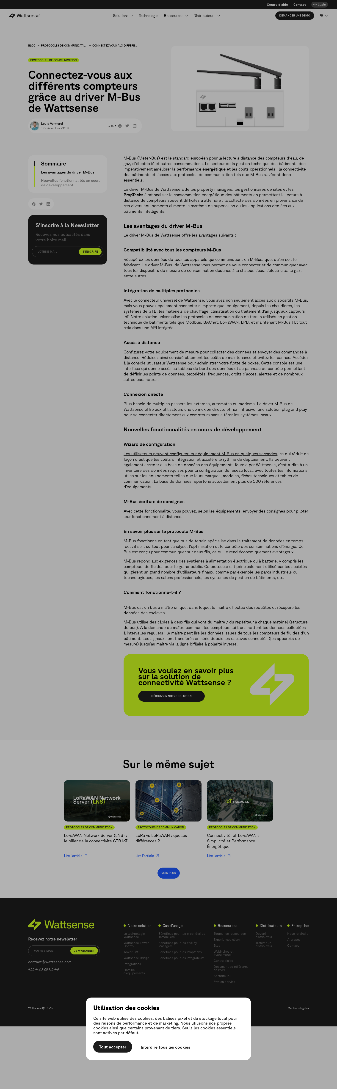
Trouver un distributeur (264, 944)
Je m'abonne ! (84, 950)
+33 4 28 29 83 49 (43, 969)
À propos (294, 939)
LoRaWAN (229, 322)
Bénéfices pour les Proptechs (180, 952)
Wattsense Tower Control (136, 944)
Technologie (148, 16)
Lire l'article (73, 856)
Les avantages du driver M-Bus (67, 172)
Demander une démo (294, 15)
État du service (224, 981)
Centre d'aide (277, 4)
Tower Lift (131, 952)
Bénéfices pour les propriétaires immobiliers (181, 935)
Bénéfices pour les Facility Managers (177, 944)
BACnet (210, 322)
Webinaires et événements (223, 953)
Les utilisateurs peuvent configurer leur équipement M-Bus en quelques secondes (200, 453)
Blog (32, 45)
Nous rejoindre (298, 933)
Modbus (193, 322)
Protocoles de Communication (64, 45)
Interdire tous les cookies (165, 1047)
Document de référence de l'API (231, 968)
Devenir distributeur (264, 935)
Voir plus (168, 872)
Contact (299, 4)
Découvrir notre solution (171, 696)
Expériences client (227, 939)
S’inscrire (90, 251)
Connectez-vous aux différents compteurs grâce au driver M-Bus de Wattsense (115, 45)
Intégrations (132, 963)
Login (322, 4)
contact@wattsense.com (50, 962)
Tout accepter (112, 1047)
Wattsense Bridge (136, 957)
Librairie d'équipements (134, 971)
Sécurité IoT (222, 975)
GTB (153, 311)
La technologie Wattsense (134, 935)
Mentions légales (298, 1007)
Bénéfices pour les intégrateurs (181, 957)
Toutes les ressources (230, 933)
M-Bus (130, 561)
